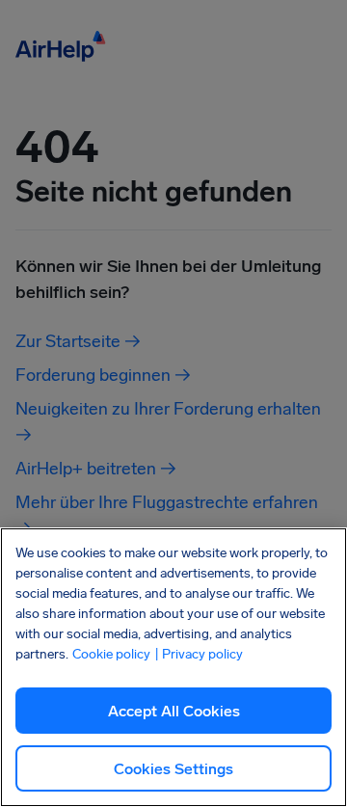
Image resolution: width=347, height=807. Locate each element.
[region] (173, 667)
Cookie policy (111, 654)
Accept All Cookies (174, 711)
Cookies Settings (173, 769)
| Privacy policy (198, 654)
